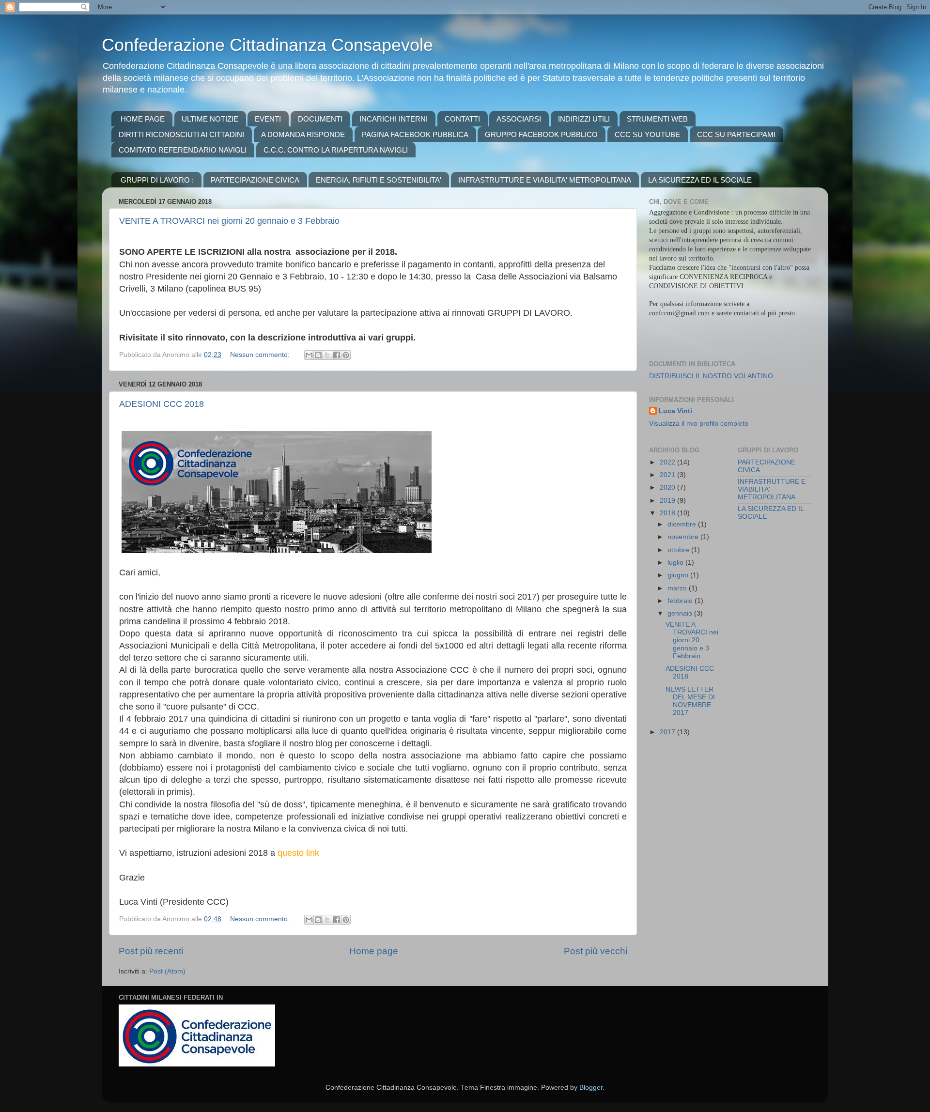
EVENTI (268, 119)
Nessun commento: (261, 354)
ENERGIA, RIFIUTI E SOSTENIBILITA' (378, 180)
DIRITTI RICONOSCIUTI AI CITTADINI (181, 134)
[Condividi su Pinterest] (346, 355)
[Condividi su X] (327, 355)
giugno (678, 575)
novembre (683, 537)
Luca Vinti (675, 411)
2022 (668, 462)
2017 (668, 732)
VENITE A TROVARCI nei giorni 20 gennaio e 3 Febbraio (229, 221)
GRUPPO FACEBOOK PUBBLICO (541, 134)
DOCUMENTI (320, 119)
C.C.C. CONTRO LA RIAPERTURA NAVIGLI (336, 150)
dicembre (682, 524)
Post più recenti (151, 951)
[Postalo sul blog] (318, 355)
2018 (668, 513)
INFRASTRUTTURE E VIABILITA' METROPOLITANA (544, 180)
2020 (668, 487)
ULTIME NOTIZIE (210, 119)
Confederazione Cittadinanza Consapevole (267, 45)
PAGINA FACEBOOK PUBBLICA (415, 134)
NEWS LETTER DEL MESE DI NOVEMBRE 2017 (690, 701)
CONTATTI (462, 119)
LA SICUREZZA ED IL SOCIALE (700, 180)
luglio (676, 562)
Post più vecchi (595, 951)
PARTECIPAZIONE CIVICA (255, 180)
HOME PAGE (143, 119)
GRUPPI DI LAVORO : (157, 180)
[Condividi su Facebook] (336, 355)
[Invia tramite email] (309, 355)
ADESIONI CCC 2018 (161, 404)
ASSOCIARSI (518, 119)
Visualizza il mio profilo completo (698, 423)
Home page (373, 951)
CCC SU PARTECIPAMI (736, 134)
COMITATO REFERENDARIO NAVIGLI (183, 150)
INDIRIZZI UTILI (584, 119)
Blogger (591, 1087)
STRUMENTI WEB (657, 119)
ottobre (679, 550)
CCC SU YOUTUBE (647, 134)
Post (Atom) (167, 971)
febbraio (681, 600)
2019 (668, 500)
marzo (678, 588)
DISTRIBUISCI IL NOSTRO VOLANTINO (711, 376)
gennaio (680, 613)
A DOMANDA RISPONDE (303, 134)
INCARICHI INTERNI (393, 119)
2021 (668, 475)
